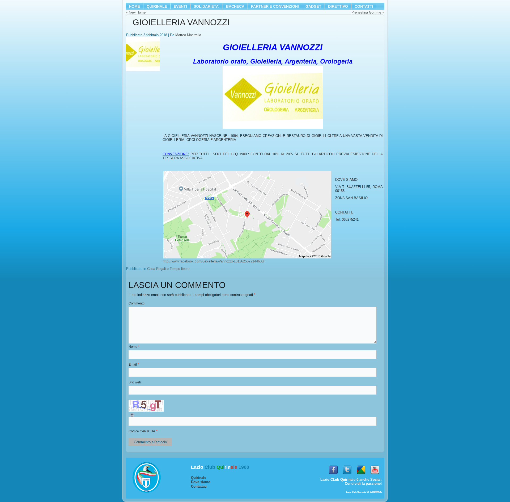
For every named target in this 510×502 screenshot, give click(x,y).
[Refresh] (134, 417)
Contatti (364, 6)
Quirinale (198, 478)
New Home (137, 12)
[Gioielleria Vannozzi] (143, 71)
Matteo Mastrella (188, 35)
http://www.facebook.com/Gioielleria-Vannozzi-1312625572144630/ (214, 261)
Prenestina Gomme (366, 12)
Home (134, 6)
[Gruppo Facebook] (333, 476)
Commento (136, 303)
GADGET (313, 6)
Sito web (135, 382)
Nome (134, 347)
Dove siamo (200, 482)
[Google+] (361, 476)
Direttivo (338, 6)
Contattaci (199, 486)
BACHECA (235, 6)
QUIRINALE (157, 6)
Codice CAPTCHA (142, 431)
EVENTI (180, 6)
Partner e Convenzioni (275, 6)
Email (134, 364)
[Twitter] (347, 476)
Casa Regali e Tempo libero (168, 269)
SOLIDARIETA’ (206, 6)
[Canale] (375, 476)
